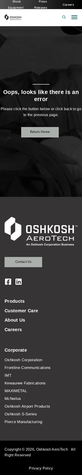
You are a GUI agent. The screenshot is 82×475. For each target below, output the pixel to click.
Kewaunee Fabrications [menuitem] (25, 383)
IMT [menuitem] (8, 375)
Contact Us (23, 262)
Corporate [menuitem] (16, 350)
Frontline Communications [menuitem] (28, 368)
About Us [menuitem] (15, 320)
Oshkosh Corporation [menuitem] (23, 360)
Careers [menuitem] (68, 5)
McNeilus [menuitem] (13, 398)
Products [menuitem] (15, 301)
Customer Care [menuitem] (21, 310)
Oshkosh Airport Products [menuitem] (27, 406)
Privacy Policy (41, 468)
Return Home (40, 132)
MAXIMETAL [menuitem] (16, 391)
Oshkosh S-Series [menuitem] (21, 414)
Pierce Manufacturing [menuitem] (23, 422)
